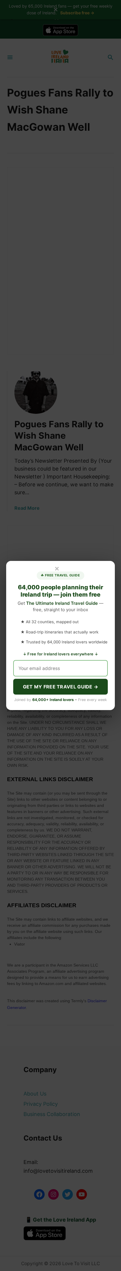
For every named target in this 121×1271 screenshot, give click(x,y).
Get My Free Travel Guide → (60, 687)
